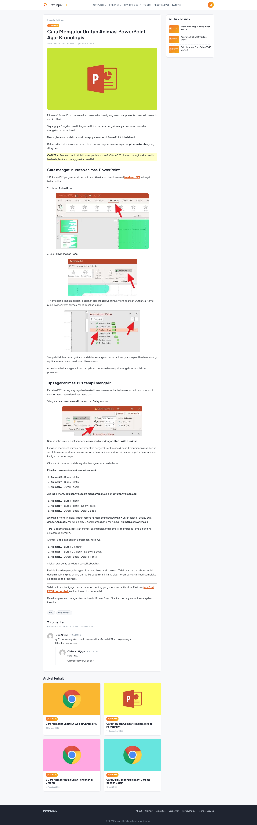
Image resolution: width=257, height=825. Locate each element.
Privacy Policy (188, 811)
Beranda (51, 20)
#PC (51, 612)
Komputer (98, 5)
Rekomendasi (161, 5)
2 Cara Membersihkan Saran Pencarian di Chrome (69, 781)
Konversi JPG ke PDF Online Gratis (194, 38)
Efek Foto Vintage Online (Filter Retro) (195, 28)
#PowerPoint (64, 612)
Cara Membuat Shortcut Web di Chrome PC (71, 723)
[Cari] (211, 5)
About (139, 811)
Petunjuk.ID (50, 810)
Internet (114, 5)
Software (60, 20)
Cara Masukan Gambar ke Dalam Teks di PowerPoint (129, 725)
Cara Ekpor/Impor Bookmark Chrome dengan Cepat (128, 781)
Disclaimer (174, 811)
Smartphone (131, 5)
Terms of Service (206, 811)
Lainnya (176, 5)
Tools (147, 5)
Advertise (161, 811)
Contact (149, 811)
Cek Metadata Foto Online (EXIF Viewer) (196, 48)
